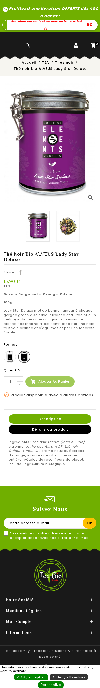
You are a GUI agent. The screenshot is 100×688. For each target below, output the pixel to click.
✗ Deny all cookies (68, 677)
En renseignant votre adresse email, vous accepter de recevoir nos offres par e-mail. (49, 535)
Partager (20, 271)
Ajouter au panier (50, 382)
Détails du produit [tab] (50, 429)
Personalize (51, 685)
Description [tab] (50, 419)
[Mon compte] (81, 51)
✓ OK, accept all (31, 677)
